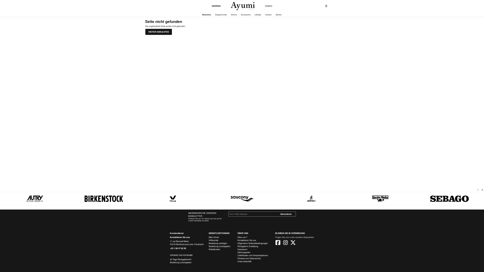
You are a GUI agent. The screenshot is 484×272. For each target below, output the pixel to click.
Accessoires (246, 14)
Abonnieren (286, 214)
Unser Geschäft (244, 261)
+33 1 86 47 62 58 (178, 248)
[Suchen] (321, 6)
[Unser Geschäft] (326, 6)
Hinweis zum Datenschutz (249, 258)
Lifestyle (258, 14)
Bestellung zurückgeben (181, 262)
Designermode (221, 14)
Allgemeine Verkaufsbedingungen (252, 243)
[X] (293, 243)
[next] (482, 190)
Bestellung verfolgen (218, 243)
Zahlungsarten (243, 252)
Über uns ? (242, 237)
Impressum (242, 249)
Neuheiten (206, 14)
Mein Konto (214, 237)
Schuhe (234, 14)
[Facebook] (278, 243)
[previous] (478, 190)
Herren (216, 6)
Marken (279, 14)
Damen (268, 6)
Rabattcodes (214, 249)
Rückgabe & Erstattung (247, 246)
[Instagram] (285, 243)
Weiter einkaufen (158, 31)
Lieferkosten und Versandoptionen (252, 255)
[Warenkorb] (336, 6)
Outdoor (268, 14)
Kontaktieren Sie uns (180, 237)
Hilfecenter (213, 240)
